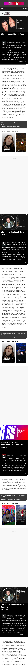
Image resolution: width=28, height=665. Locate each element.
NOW (3, 124)
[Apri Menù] (2, 13)
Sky (14, 122)
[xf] (7, 13)
